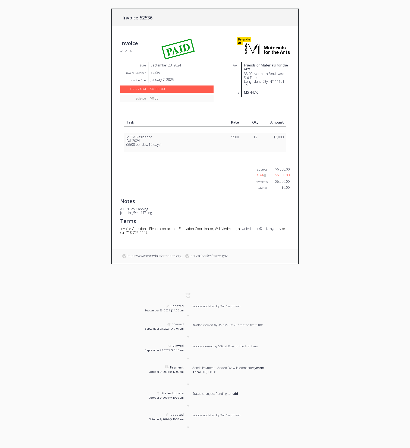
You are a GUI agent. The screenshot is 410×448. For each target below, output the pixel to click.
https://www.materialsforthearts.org (154, 255)
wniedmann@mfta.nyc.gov (261, 228)
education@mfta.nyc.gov (208, 255)
